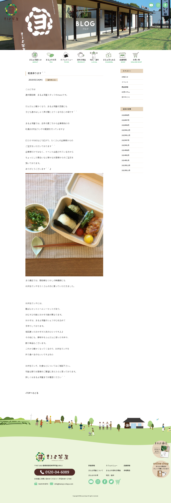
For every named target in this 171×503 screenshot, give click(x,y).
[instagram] (158, 5)
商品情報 (125, 87)
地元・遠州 (110, 475)
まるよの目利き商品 (113, 470)
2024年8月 (125, 150)
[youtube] (91, 481)
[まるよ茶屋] (11, 12)
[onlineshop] (118, 481)
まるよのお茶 (93, 475)
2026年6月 (125, 125)
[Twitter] (111, 481)
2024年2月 (125, 155)
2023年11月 (126, 170)
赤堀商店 (127, 470)
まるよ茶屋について (95, 470)
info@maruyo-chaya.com (63, 484)
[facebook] (151, 5)
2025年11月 (126, 135)
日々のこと (126, 97)
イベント (125, 82)
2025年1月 (125, 145)
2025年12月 (126, 130)
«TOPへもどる (31, 392)
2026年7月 (125, 120)
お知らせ (125, 77)
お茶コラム (126, 92)
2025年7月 (125, 140)
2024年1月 (125, 160)
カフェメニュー (111, 465)
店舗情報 (127, 465)
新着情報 (91, 465)
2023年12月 (126, 165)
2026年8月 (125, 115)
